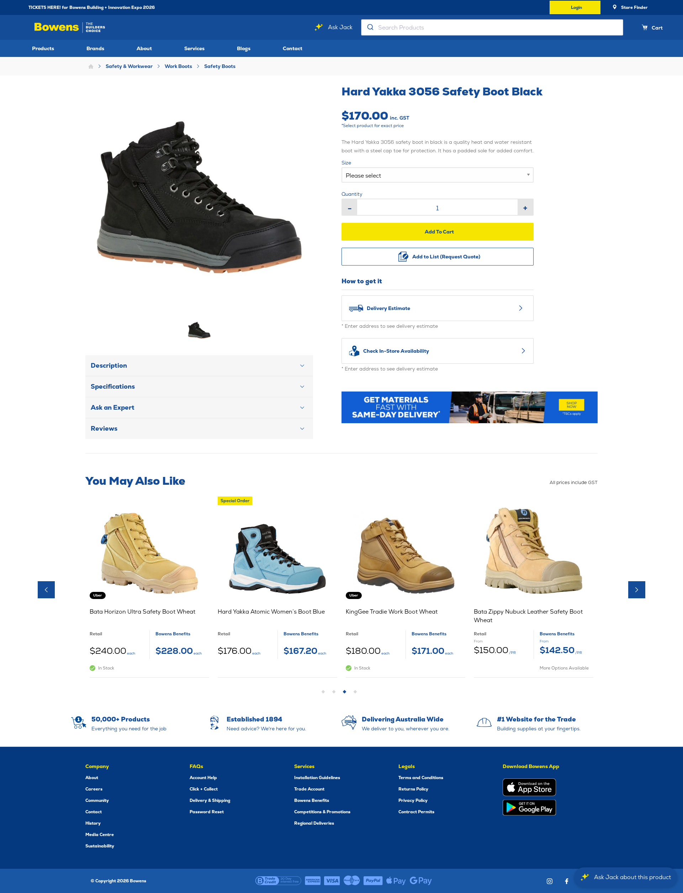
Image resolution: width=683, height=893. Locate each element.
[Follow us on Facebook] (567, 881)
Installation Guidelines (317, 778)
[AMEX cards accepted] (313, 881)
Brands (95, 48)
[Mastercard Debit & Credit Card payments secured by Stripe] (352, 881)
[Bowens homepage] (71, 27)
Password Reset (207, 812)
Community (97, 800)
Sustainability (99, 846)
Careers (93, 789)
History (93, 823)
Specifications (113, 386)
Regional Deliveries (314, 823)
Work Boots (178, 66)
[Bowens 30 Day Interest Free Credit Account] (278, 881)
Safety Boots (219, 66)
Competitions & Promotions (322, 812)
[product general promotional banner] (470, 407)
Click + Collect (204, 789)
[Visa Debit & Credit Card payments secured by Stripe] (332, 881)
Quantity (352, 194)
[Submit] (369, 27)
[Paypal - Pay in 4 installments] (373, 881)
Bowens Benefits (311, 800)
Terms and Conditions (420, 778)
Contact (292, 48)
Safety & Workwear (129, 66)
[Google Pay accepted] (421, 881)
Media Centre (99, 834)
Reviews (104, 428)
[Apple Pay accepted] (396, 881)
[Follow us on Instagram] (549, 881)
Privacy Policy (413, 800)
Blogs (243, 48)
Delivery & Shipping (210, 800)
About (144, 48)
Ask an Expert (112, 407)
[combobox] (492, 27)
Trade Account (309, 789)
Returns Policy (413, 789)
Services (194, 48)
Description (109, 365)
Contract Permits (416, 812)
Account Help (203, 778)
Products (43, 48)
